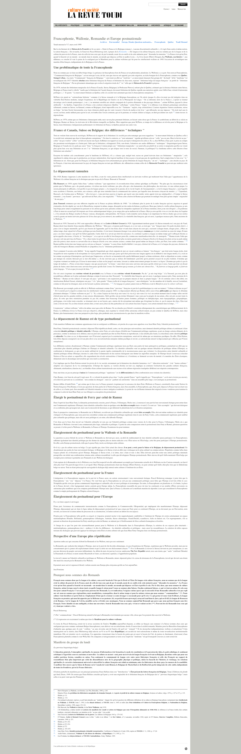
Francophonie (160, 42)
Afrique (167, 25)
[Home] (95, 18)
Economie (179, 25)
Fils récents (61, 25)
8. (54, 714)
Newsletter (182, 9)
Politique (75, 25)
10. (54, 721)
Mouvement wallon (124, 25)
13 (177, 303)
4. (54, 697)
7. (54, 709)
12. (54, 726)
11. (54, 724)
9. (54, 717)
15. (54, 733)
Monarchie (142, 25)
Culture (87, 25)
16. (54, 736)
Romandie (123, 51)
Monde (97, 25)
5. (54, 700)
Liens (173, 9)
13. (54, 728)
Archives (155, 25)
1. (54, 690)
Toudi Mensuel (181, 42)
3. (54, 695)
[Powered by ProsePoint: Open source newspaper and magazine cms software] (186, 749)
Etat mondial (114, 42)
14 (180, 323)
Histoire (108, 25)
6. (54, 707)
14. (54, 731)
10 (186, 241)
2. (54, 693)
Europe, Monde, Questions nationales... (137, 42)
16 (129, 548)
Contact (166, 9)
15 (77, 383)
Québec (171, 42)
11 (92, 268)
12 (112, 283)
